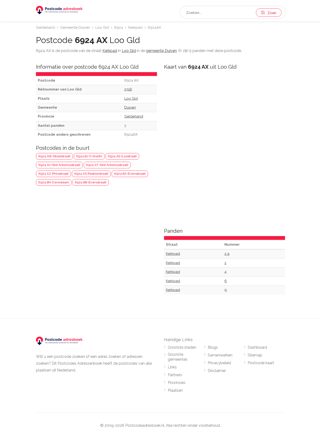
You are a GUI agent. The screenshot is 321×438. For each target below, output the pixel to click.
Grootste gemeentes (178, 357)
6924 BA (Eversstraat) (130, 173)
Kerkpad (135, 27)
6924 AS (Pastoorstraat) (91, 173)
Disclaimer (217, 370)
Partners (175, 375)
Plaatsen (175, 390)
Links (172, 367)
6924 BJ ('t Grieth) (89, 156)
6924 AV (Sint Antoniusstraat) (59, 165)
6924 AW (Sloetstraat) (54, 156)
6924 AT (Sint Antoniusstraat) (107, 165)
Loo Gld (102, 27)
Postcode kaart (261, 363)
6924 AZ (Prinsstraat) (53, 173)
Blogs (213, 347)
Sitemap (255, 355)
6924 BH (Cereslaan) (53, 182)
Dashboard (257, 347)
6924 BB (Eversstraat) (90, 182)
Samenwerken (220, 355)
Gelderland (45, 27)
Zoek (270, 13)
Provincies (176, 382)
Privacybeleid (219, 363)
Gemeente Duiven (75, 27)
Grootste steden (182, 347)
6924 (118, 27)
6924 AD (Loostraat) (122, 156)
